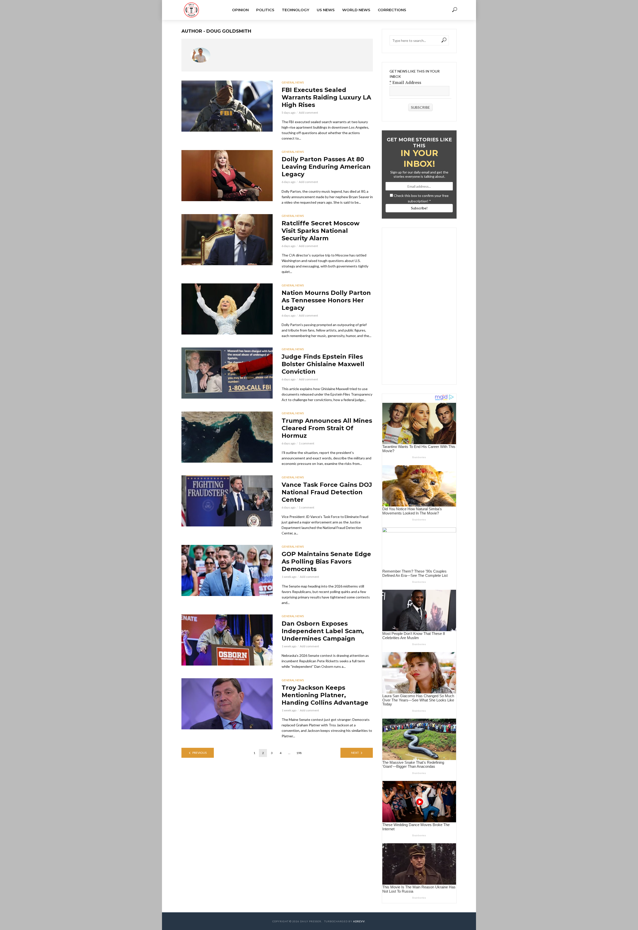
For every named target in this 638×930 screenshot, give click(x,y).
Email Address (405, 82)
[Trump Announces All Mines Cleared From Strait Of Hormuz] (227, 437)
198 (299, 753)
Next (355, 753)
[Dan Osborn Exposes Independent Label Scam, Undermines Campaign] (227, 640)
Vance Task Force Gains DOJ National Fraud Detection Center (327, 492)
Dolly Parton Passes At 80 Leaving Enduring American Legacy (326, 167)
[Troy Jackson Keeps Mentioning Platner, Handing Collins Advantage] (227, 703)
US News (326, 9)
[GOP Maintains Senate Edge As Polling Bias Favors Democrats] (227, 570)
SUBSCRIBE (420, 107)
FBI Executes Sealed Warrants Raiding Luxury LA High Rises (326, 97)
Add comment (308, 112)
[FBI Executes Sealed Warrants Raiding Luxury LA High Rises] (227, 106)
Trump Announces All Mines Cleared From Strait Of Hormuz (327, 428)
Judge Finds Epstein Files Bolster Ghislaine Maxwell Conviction (323, 364)
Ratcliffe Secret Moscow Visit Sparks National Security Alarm (320, 231)
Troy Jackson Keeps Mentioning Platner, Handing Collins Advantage (325, 695)
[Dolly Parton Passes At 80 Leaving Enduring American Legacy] (227, 175)
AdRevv (359, 921)
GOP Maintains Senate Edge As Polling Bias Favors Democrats (326, 561)
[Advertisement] (419, 302)
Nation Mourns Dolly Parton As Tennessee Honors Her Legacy (326, 300)
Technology (295, 9)
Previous (199, 753)
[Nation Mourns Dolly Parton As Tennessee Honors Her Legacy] (227, 309)
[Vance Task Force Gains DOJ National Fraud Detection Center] (227, 500)
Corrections (392, 9)
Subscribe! (419, 208)
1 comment (306, 443)
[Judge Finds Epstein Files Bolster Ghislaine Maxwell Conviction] (227, 373)
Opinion (240, 9)
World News (356, 9)
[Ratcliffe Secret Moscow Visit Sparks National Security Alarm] (227, 239)
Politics (265, 9)
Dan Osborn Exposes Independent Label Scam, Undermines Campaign (323, 631)
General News (293, 82)
